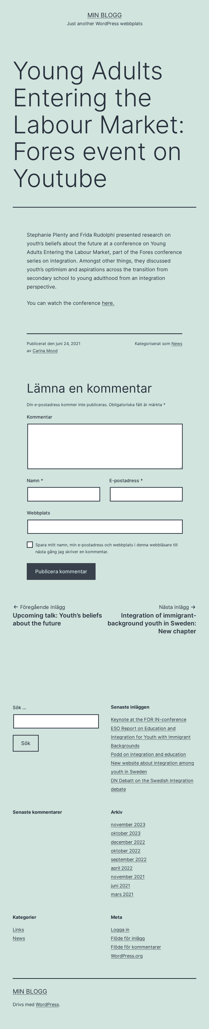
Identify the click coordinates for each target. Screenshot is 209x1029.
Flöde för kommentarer (136, 947)
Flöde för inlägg (128, 938)
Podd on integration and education (148, 754)
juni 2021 (120, 885)
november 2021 (128, 876)
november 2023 (128, 824)
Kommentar (39, 417)
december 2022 (128, 842)
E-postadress (126, 480)
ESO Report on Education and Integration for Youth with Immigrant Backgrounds (151, 737)
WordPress (47, 1004)
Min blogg (104, 15)
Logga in (120, 929)
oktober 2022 (125, 850)
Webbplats (38, 513)
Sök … (19, 707)
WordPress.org (127, 956)
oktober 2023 (125, 833)
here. (108, 303)
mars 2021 (122, 894)
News (177, 343)
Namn (35, 480)
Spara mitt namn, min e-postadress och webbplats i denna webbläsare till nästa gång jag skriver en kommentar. (106, 548)
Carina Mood (45, 350)
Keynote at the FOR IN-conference (148, 719)
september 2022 (129, 859)
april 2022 (122, 868)
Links (18, 929)
